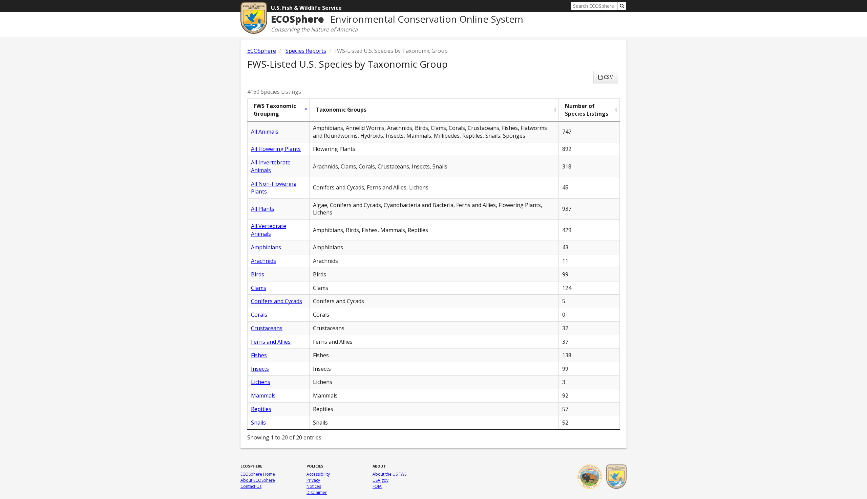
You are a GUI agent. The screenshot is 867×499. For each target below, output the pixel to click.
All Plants (262, 208)
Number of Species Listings (586, 109)
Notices (313, 486)
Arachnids (263, 261)
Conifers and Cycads (276, 301)
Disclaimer (316, 492)
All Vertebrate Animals (268, 229)
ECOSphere (261, 50)
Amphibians (266, 247)
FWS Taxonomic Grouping (275, 109)
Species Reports (306, 50)
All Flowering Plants (276, 149)
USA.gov (380, 480)
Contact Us (250, 486)
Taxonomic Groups (341, 109)
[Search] (621, 6)
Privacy (313, 480)
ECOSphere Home (257, 474)
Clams (258, 288)
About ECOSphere (257, 480)
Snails (258, 422)
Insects (260, 368)
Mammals (263, 395)
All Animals (264, 131)
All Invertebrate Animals (271, 166)
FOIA (377, 486)
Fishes (259, 355)
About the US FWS (389, 474)
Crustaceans (266, 328)
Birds (257, 274)
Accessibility (318, 474)
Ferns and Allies (271, 341)
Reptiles (261, 409)
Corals (259, 314)
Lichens (260, 382)
